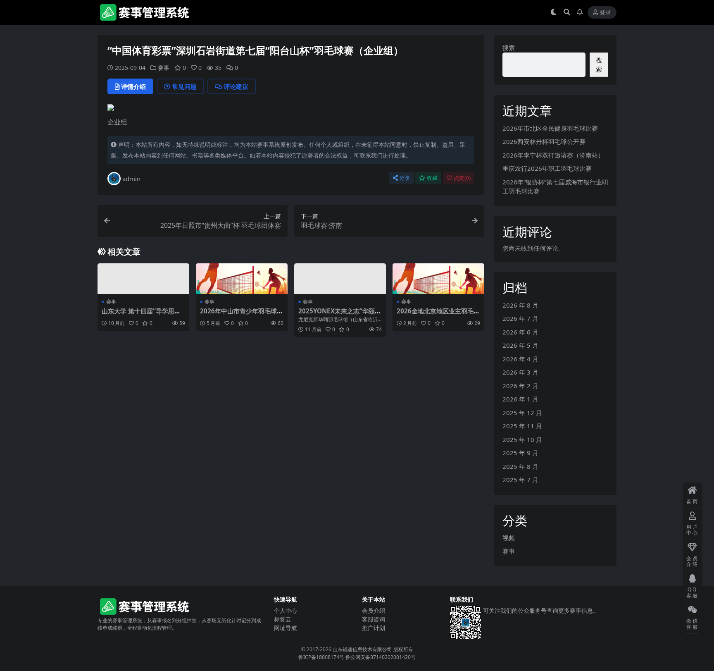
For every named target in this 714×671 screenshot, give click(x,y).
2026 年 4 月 (520, 359)
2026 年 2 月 (520, 386)
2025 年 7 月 (520, 479)
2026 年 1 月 (520, 399)
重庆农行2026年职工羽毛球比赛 (547, 168)
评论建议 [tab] (236, 86)
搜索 (508, 47)
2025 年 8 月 (520, 466)
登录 (605, 13)
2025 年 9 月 (520, 453)
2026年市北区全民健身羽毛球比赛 (550, 128)
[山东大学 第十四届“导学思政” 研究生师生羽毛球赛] (143, 278)
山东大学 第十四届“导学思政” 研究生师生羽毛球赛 (142, 314)
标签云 (282, 619)
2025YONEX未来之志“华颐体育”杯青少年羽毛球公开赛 (339, 314)
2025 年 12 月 (522, 412)
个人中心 (285, 610)
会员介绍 (373, 610)
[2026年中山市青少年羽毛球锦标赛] (242, 278)
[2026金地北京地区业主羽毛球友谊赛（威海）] (438, 278)
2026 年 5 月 (520, 345)
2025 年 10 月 (522, 439)
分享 (404, 178)
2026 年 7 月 (520, 318)
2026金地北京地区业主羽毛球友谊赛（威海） (438, 314)
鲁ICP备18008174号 (321, 657)
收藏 (432, 178)
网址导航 (285, 628)
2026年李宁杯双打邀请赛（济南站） (553, 155)
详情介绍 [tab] (133, 86)
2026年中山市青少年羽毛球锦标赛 (241, 314)
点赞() (462, 178)
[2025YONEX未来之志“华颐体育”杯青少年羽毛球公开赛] (340, 278)
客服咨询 (373, 619)
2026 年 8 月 (520, 305)
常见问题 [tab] (184, 86)
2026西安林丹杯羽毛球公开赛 (543, 141)
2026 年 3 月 (520, 372)
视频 (508, 538)
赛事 (163, 68)
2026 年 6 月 (520, 332)
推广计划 (373, 628)
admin (131, 178)
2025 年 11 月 (522, 426)
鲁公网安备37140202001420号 (380, 657)
